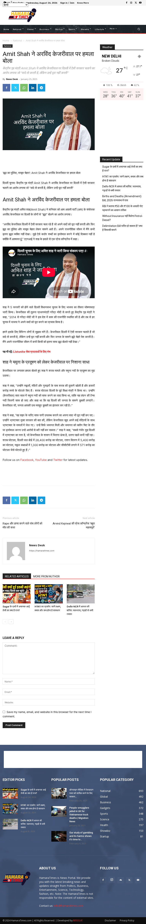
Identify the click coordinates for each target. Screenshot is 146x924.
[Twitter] (135, 3)
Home (6, 40)
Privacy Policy (127, 920)
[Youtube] (140, 3)
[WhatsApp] (24, 87)
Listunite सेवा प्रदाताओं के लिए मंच (31, 351)
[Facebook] (126, 3)
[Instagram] (131, 3)
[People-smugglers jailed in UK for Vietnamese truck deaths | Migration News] (59, 811)
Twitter (58, 460)
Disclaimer (110, 920)
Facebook (26, 460)
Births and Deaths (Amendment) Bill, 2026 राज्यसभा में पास (121, 198)
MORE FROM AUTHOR (46, 576)
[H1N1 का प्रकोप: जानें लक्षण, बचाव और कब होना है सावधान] (49, 593)
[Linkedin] (32, 87)
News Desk (12, 79)
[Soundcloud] (120, 880)
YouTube (41, 460)
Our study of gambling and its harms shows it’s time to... (81, 836)
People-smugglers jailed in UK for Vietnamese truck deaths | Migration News (79, 815)
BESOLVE (78, 920)
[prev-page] (5, 621)
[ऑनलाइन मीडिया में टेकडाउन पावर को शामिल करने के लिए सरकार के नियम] (59, 793)
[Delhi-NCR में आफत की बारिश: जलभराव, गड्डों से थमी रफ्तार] (81, 593)
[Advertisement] (90, 15)
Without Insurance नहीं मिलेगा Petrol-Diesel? (122, 218)
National (17, 40)
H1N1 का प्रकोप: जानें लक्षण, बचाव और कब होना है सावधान (122, 178)
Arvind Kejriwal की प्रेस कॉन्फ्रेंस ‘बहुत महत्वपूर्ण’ (74, 525)
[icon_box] (83, 3)
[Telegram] (41, 87)
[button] (139, 29)
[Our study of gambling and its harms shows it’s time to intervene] (59, 836)
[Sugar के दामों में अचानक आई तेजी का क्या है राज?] (17, 593)
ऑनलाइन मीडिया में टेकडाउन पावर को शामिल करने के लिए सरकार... (81, 793)
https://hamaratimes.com (41, 550)
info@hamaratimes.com (68, 905)
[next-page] (11, 621)
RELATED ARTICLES (17, 576)
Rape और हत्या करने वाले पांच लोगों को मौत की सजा (22, 525)
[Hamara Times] (22, 15)
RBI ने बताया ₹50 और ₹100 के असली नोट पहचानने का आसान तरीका (122, 208)
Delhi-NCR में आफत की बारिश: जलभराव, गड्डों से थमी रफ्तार (80, 610)
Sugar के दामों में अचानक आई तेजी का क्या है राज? (122, 168)
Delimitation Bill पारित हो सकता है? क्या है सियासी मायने (122, 227)
